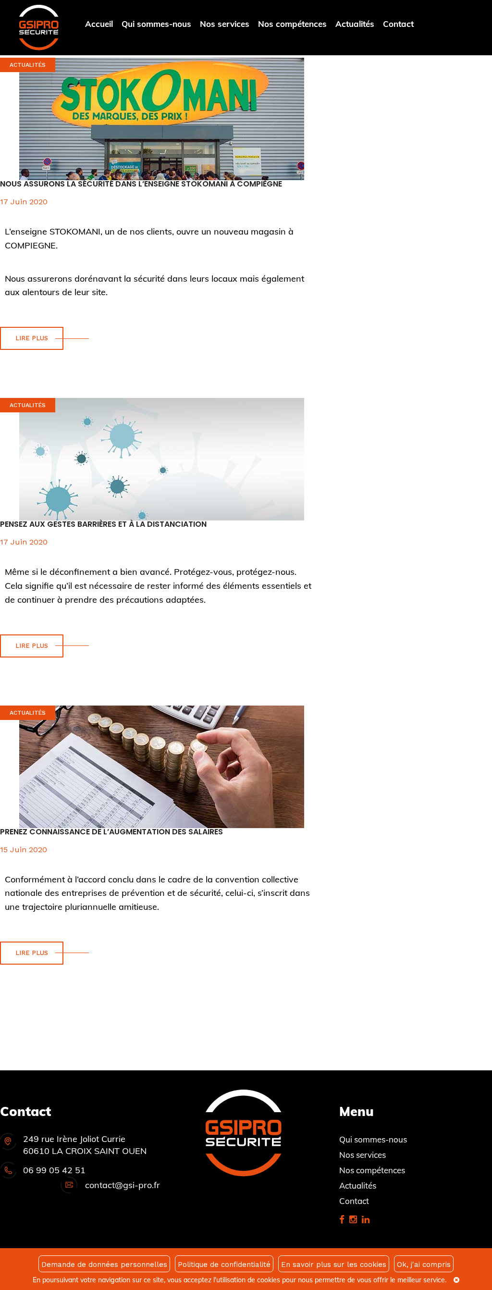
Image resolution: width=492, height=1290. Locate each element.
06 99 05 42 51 (54, 1170)
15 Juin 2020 (23, 849)
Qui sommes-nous (156, 24)
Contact (398, 24)
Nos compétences (292, 24)
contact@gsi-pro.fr (122, 1185)
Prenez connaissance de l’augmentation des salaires (111, 831)
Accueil (99, 24)
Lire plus (31, 338)
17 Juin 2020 (24, 201)
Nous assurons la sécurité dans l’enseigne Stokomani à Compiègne (141, 183)
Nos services (224, 24)
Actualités (354, 24)
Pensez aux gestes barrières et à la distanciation (103, 524)
